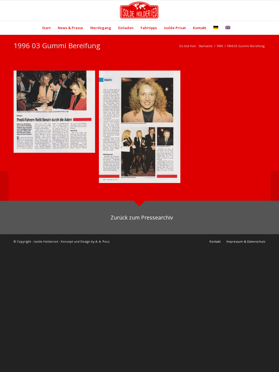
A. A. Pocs (102, 241)
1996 (219, 46)
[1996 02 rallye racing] (4, 186)
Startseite (206, 46)
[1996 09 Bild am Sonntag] (275, 186)
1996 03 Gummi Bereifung (57, 45)
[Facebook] (253, 11)
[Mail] (261, 11)
